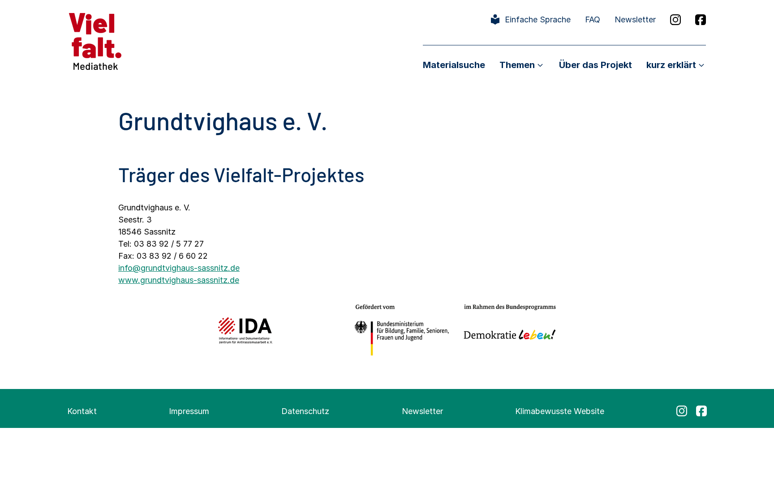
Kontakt (82, 411)
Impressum (189, 411)
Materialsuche (454, 65)
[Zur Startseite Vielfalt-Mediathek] (95, 40)
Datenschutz (305, 411)
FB (700, 20)
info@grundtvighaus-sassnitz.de (179, 268)
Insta (675, 20)
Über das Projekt (595, 65)
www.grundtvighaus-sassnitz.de (178, 280)
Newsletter (635, 19)
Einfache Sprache (538, 19)
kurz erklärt (671, 65)
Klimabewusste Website (559, 411)
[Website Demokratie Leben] (507, 330)
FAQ (592, 19)
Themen (517, 65)
